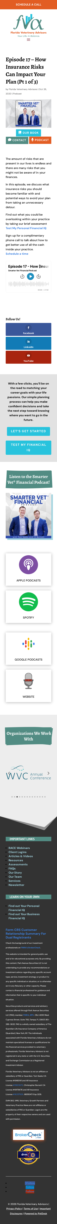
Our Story (15, 873)
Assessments (18, 864)
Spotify (28, 618)
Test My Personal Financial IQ (26, 228)
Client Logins (18, 852)
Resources (16, 860)
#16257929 (18, 1094)
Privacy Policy (14, 1208)
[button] (9, 773)
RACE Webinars (19, 848)
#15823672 (18, 1085)
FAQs (12, 868)
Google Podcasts (28, 660)
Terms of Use (31, 1208)
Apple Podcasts (28, 580)
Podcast (17, 93)
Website (28, 697)
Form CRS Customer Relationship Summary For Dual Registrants (26, 933)
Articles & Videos (21, 856)
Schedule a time (17, 254)
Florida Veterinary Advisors (23, 89)
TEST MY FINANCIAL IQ (28, 447)
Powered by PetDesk (35, 1213)
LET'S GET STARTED (28, 431)
